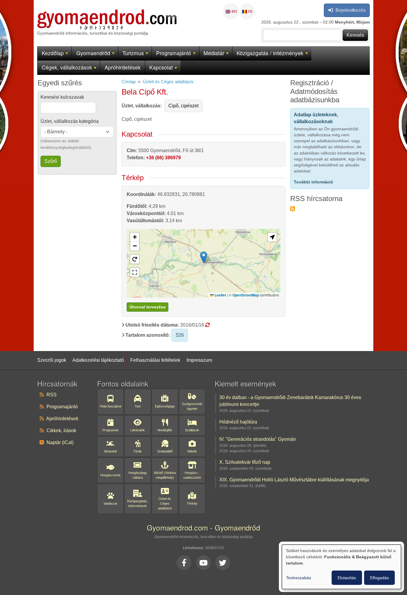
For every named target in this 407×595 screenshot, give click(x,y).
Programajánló (173, 53)
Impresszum (199, 360)
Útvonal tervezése (147, 307)
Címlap (129, 81)
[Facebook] (184, 562)
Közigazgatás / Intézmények (270, 53)
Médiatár (214, 53)
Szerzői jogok (51, 360)
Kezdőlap (53, 53)
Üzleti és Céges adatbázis (168, 81)
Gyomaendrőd (93, 53)
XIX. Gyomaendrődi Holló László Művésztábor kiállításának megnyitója (294, 479)
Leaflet (220, 295)
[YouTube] (203, 562)
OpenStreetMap (245, 295)
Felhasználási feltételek (155, 360)
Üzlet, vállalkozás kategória (70, 121)
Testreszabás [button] (298, 577)
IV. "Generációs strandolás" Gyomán (257, 439)
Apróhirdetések (123, 67)
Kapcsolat (161, 67)
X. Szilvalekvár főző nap (244, 462)
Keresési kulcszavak (62, 97)
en (233, 11)
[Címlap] (107, 12)
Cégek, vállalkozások (67, 67)
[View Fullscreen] (134, 272)
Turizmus (133, 53)
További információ (313, 182)
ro (249, 11)
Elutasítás (347, 577)
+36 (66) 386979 (163, 157)
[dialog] (341, 567)
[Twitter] (223, 562)
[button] (203, 257)
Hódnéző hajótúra (238, 421)
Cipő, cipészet (183, 105)
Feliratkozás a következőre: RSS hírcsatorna (292, 208)
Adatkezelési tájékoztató (98, 360)
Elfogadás (379, 577)
